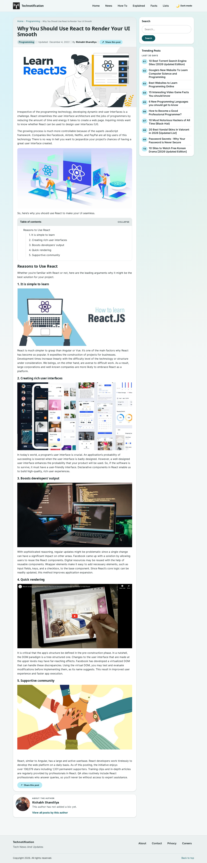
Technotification (33, 6)
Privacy (171, 843)
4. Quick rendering (40, 250)
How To (122, 5)
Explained (139, 5)
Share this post (111, 42)
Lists (166, 5)
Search (148, 38)
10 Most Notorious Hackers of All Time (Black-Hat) (169, 122)
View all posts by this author (50, 812)
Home (96, 5)
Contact (157, 843)
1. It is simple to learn (42, 234)
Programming (26, 42)
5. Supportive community (44, 255)
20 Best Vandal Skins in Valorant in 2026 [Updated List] (169, 131)
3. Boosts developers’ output (46, 245)
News (108, 5)
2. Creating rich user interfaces (48, 240)
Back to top (187, 858)
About (142, 843)
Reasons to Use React (36, 230)
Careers (187, 843)
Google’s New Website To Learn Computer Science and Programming (168, 73)
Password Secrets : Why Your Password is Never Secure (167, 140)
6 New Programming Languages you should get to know (168, 103)
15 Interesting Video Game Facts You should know (169, 94)
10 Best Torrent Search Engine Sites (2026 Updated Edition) (167, 62)
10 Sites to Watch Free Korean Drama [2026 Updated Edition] (168, 150)
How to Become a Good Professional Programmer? (165, 112)
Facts (154, 5)
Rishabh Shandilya (86, 42)
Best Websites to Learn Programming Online (163, 84)
